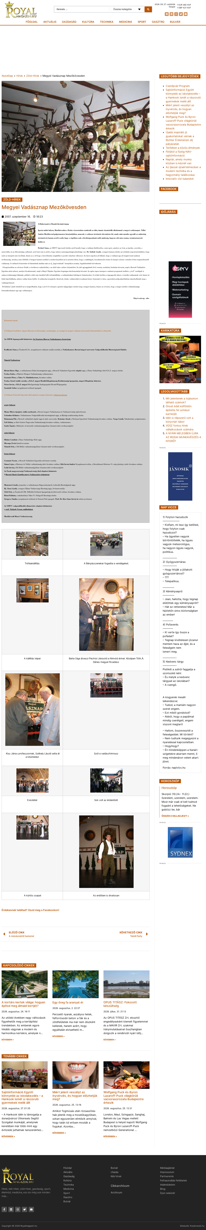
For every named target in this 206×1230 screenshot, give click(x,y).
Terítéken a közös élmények (183, 147)
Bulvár (175, 21)
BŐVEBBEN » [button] (8, 1040)
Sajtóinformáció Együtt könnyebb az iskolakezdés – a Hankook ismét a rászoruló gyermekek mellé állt (22, 1097)
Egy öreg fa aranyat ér (67, 1002)
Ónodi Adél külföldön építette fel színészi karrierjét (179, 410)
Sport (142, 21)
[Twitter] (181, 14)
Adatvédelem (167, 1184)
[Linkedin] (171, 14)
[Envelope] (185, 14)
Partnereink (167, 1176)
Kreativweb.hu (197, 1226)
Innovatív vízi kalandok (180, 178)
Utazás (114, 1172)
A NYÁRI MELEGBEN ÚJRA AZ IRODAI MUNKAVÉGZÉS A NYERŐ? (183, 437)
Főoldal (32, 21)
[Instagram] (176, 14)
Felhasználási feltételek (173, 1180)
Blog (162, 1188)
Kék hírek (116, 1176)
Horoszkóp (169, 787)
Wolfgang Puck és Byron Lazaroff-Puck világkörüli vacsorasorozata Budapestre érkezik (123, 1097)
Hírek (19, 75)
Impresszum (167, 1172)
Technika (106, 21)
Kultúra (88, 21)
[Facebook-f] (4, 1209)
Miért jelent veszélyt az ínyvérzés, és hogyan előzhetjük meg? (74, 1095)
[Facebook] (167, 14)
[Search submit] (148, 9)
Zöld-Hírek (32, 75)
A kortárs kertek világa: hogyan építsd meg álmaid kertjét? (23, 1004)
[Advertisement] (103, 49)
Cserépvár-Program (178, 85)
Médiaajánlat (167, 1167)
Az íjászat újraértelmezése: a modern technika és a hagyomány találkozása (183, 170)
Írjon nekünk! (167, 1193)
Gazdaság (69, 21)
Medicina (125, 21)
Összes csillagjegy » (175, 815)
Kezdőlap (7, 75)
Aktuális (49, 21)
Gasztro (158, 21)
